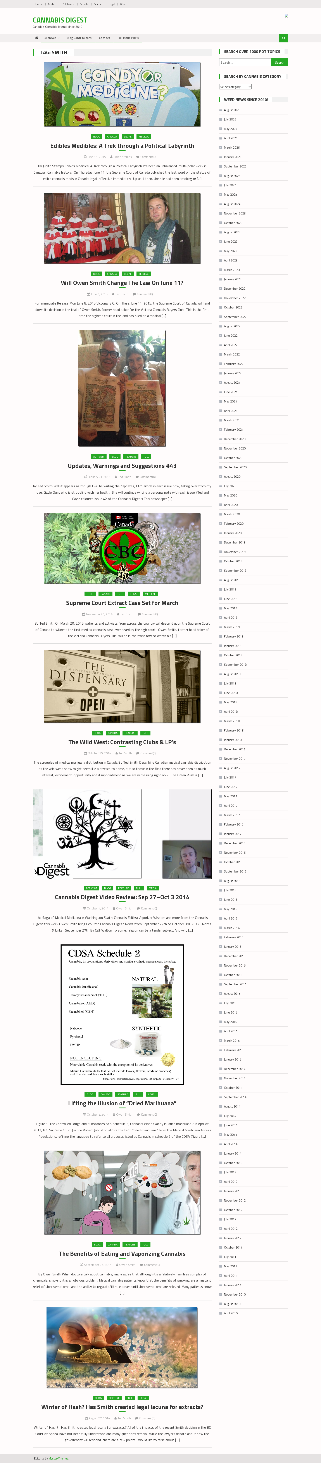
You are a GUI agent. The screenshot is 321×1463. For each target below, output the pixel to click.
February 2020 (233, 523)
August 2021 (232, 382)
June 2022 (231, 335)
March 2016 (232, 927)
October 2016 (233, 862)
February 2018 (233, 730)
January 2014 (233, 1153)
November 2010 (235, 1294)
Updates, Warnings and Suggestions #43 (122, 466)
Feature (52, 4)
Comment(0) (148, 156)
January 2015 (233, 1059)
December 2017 (234, 749)
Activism (98, 457)
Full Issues (68, 4)
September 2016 (235, 871)
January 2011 (233, 1285)
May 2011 (230, 1266)
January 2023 (233, 279)
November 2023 (235, 213)
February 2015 (233, 1050)
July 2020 (230, 486)
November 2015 (235, 965)
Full (146, 457)
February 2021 (233, 429)
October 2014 (233, 1087)
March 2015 (232, 1040)
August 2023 (232, 232)
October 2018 (233, 655)
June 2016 (231, 899)
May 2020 (230, 495)
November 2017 (235, 758)
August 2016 (232, 880)
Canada (84, 4)
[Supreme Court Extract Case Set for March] (122, 548)
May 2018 (230, 702)
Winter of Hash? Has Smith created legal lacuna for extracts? (122, 1407)
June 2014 (231, 1125)
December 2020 (234, 439)
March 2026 (232, 147)
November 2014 (235, 1078)
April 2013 (231, 1181)
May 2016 (230, 909)
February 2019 (233, 636)
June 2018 (231, 692)
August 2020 (232, 476)
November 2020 (235, 448)
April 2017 (231, 805)
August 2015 (232, 993)
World (123, 4)
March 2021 (232, 420)
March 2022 (232, 354)
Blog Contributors (79, 37)
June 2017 (231, 786)
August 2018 (232, 674)
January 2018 (233, 739)
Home (39, 4)
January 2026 (233, 157)
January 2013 (233, 1191)
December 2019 (234, 542)
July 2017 (230, 777)
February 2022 (233, 363)
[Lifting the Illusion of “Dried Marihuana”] (122, 1014)
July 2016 (230, 890)
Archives (50, 37)
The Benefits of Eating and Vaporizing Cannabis (122, 1253)
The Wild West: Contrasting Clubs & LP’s (122, 742)
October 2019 (233, 561)
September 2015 (235, 984)
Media (153, 888)
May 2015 (230, 1021)
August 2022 (232, 326)
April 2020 (231, 504)
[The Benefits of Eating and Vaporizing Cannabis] (122, 1193)
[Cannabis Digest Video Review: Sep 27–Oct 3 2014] (122, 834)
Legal (112, 4)
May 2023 (230, 251)
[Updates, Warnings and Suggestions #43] (122, 388)
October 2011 (233, 1247)
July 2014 (230, 1115)
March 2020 (232, 514)
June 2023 (231, 241)
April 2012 (231, 1228)
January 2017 (233, 833)
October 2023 (233, 222)
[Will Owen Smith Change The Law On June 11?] (122, 228)
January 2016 (233, 946)
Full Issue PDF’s (128, 37)
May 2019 (230, 608)
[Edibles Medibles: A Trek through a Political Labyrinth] (122, 94)
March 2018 (232, 721)
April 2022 (231, 345)
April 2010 (231, 1313)
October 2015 (233, 974)
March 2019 (232, 627)
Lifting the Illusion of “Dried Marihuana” (122, 1103)
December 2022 (234, 288)
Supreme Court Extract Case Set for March (122, 603)
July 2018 (230, 683)
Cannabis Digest (60, 20)
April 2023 (231, 260)
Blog (96, 136)
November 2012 (235, 1200)
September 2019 (235, 570)
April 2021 (231, 410)
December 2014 (234, 1068)
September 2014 (235, 1097)
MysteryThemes (58, 1458)
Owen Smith (124, 908)
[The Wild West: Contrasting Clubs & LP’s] (122, 686)
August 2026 (232, 110)
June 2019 (231, 598)
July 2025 (230, 185)
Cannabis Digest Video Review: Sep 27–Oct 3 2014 (122, 897)
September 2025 (235, 166)
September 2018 (235, 664)
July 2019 (230, 589)
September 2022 (235, 316)
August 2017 (232, 768)
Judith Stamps (123, 156)
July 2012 (230, 1219)
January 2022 (233, 373)
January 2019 (233, 645)
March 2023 (232, 269)
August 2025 (232, 175)
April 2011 (231, 1275)
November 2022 (235, 298)
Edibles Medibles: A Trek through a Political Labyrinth (122, 146)
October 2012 (233, 1209)
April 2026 (231, 138)
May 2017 (230, 796)
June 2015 (231, 1012)
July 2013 (230, 1172)
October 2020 (233, 457)
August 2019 (232, 580)
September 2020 (235, 467)
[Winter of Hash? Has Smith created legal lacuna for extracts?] (122, 1347)
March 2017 (232, 815)
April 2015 (231, 1031)
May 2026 (230, 128)
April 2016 (231, 918)
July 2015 (230, 1003)
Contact (104, 37)
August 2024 (232, 204)
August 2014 (232, 1106)
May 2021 (230, 401)
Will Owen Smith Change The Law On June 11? (122, 283)
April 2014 (231, 1144)
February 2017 (233, 824)
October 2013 (233, 1162)
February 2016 (233, 937)
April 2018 (231, 711)
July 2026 (230, 119)
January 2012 (233, 1238)
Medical (144, 136)
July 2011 (230, 1256)
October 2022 (233, 307)
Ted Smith (121, 294)
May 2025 (230, 194)
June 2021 (231, 392)
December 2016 (234, 843)
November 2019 (235, 551)
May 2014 (230, 1134)
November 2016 (235, 852)
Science (98, 4)
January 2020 (233, 533)
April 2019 (231, 617)
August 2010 (232, 1303)
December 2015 (234, 956)
